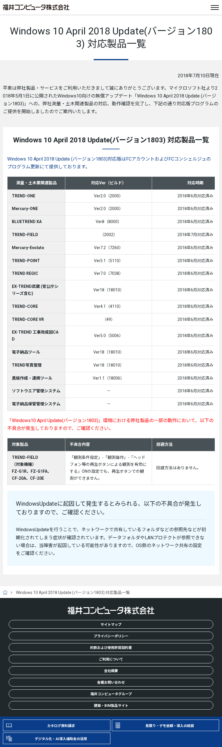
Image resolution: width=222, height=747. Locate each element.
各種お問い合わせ (111, 682)
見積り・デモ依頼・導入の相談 (169, 726)
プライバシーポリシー (111, 636)
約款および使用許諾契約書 (111, 648)
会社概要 (111, 671)
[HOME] (7, 592)
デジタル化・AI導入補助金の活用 (61, 739)
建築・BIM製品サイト (111, 706)
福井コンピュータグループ (111, 694)
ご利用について (111, 659)
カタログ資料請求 (61, 726)
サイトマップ (111, 625)
